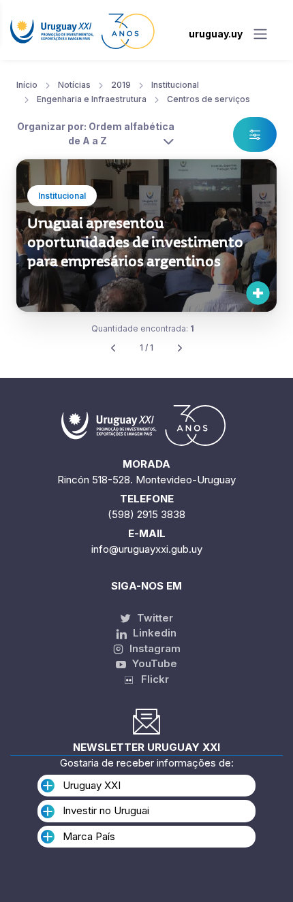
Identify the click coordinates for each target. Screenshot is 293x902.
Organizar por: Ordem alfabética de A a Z (95, 133)
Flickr (151, 679)
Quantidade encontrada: (142, 328)
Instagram (154, 648)
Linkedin (153, 632)
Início (26, 85)
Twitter (153, 617)
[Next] (180, 348)
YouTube (153, 663)
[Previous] (113, 348)
